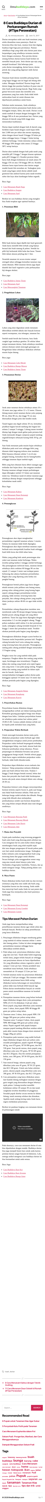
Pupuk (21, 1476)
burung (27, 1461)
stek (40, 1479)
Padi (34, 1472)
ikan (26, 1469)
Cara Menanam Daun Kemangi (15, 495)
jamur (38, 1470)
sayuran (33, 1479)
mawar (10, 1473)
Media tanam (17, 1473)
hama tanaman (33, 1467)
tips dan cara (17, 1486)
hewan (6, 1469)
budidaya (7, 1460)
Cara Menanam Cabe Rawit (14, 823)
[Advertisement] (22, 1273)
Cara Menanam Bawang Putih (15, 817)
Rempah (18, 1479)
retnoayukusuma (17, 36)
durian (12, 1372)
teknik (4, 1486)
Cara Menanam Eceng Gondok (15, 908)
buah (7, 1372)
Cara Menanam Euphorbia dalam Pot (18, 1431)
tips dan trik (28, 1485)
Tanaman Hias (29, 1482)
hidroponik (17, 1469)
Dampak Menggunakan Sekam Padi (18, 1445)
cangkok (5, 1464)
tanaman (13, 1482)
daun (14, 1467)
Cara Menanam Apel (11, 193)
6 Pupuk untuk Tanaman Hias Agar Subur (20, 1421)
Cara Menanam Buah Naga (14, 187)
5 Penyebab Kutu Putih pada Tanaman (19, 1426)
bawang (11, 1457)
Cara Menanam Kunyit (12, 697)
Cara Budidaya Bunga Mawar (15, 366)
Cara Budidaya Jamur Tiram (14, 281)
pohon (12, 1476)
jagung (33, 1470)
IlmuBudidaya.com (16, 1497)
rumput (24, 1479)
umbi (38, 1486)
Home (5, 15)
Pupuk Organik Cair (8, 1479)
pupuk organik (32, 1476)
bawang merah (21, 1457)
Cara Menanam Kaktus (12, 492)
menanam (26, 1473)
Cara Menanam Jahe (11, 827)
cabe (35, 1460)
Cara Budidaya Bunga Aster (14, 1176)
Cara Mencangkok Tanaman (14, 287)
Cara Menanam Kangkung (13, 694)
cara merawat (6, 1467)
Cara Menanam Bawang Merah (15, 820)
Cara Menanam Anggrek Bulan (15, 691)
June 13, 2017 (34, 36)
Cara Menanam (29, 1463)
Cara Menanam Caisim (12, 912)
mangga (4, 1473)
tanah (4, 1483)
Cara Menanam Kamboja (13, 498)
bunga (18, 1460)
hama (24, 1466)
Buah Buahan (11, 15)
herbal (40, 1467)
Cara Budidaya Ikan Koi (13, 1170)
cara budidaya (15, 1464)
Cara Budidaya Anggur (12, 190)
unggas (5, 1488)
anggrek (4, 1457)
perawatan (5, 1476)
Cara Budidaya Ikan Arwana (14, 1173)
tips (10, 1486)
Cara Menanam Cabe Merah (14, 363)
